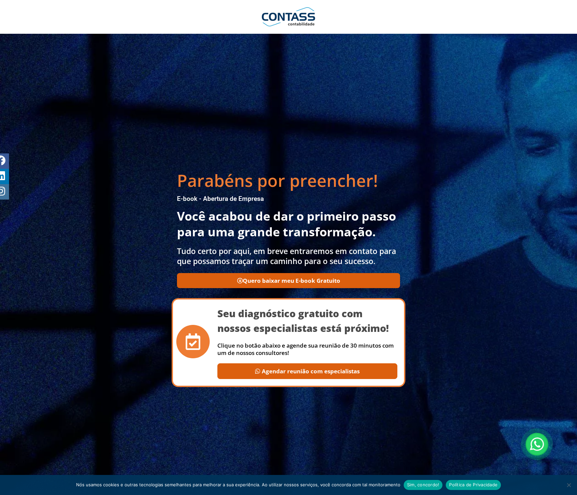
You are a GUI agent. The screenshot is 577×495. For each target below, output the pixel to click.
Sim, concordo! (423, 484)
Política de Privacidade (473, 484)
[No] (568, 485)
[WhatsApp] (537, 444)
